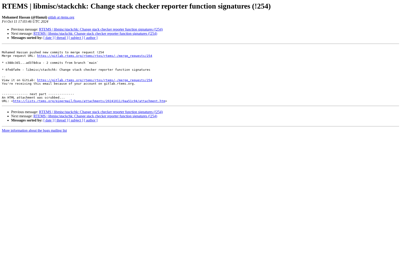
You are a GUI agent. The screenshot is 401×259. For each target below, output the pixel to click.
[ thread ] (61, 38)
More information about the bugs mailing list (34, 130)
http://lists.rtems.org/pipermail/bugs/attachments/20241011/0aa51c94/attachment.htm (89, 101)
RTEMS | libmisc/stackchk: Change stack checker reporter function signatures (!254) (101, 29)
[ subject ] (76, 38)
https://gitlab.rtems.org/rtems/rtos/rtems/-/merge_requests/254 (94, 56)
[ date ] (48, 38)
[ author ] (90, 38)
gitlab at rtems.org (61, 17)
